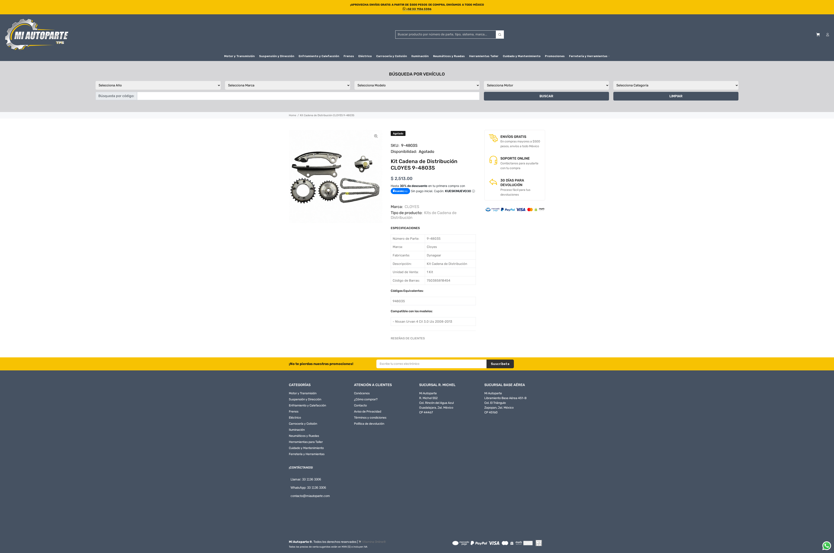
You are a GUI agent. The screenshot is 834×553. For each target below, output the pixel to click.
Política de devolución (369, 424)
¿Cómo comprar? (365, 399)
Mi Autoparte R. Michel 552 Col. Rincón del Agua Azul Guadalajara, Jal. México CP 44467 (436, 402)
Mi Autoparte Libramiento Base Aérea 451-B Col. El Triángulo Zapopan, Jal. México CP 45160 (505, 402)
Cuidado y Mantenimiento (306, 448)
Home (292, 115)
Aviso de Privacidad (367, 411)
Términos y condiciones (370, 417)
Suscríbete (500, 364)
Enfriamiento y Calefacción (307, 405)
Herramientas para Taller (306, 442)
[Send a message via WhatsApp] (827, 546)
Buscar (546, 96)
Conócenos (362, 393)
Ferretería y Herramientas (306, 454)
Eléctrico (295, 417)
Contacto (360, 405)
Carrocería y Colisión (303, 424)
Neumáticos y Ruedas (304, 436)
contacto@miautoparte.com (310, 496)
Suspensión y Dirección (305, 399)
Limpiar (675, 96)
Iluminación (297, 430)
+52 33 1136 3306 (418, 9)
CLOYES (412, 206)
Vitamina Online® (374, 542)
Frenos (293, 411)
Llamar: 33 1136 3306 (306, 479)
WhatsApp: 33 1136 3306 (308, 487)
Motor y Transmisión (302, 393)
